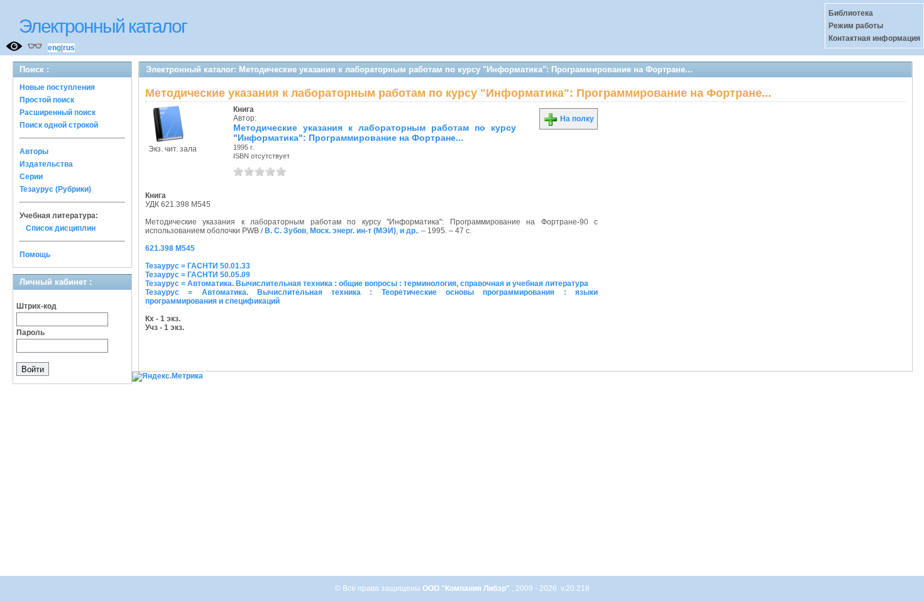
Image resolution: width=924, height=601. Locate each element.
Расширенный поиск (57, 112)
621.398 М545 (170, 248)
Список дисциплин (61, 228)
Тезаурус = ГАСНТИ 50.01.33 (197, 266)
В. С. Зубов (285, 230)
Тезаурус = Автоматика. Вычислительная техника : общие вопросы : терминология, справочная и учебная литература (366, 283)
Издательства (46, 164)
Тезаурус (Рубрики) (55, 189)
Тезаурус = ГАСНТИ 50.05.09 (197, 274)
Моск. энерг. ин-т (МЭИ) (353, 230)
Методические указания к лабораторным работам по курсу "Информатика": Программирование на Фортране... (374, 133)
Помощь (34, 254)
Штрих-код (36, 306)
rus (69, 47)
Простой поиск (46, 100)
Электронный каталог (103, 26)
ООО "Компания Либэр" (467, 588)
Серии (31, 176)
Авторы (33, 151)
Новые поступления (57, 87)
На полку (576, 118)
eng (54, 47)
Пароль (30, 332)
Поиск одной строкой (58, 125)
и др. (408, 230)
